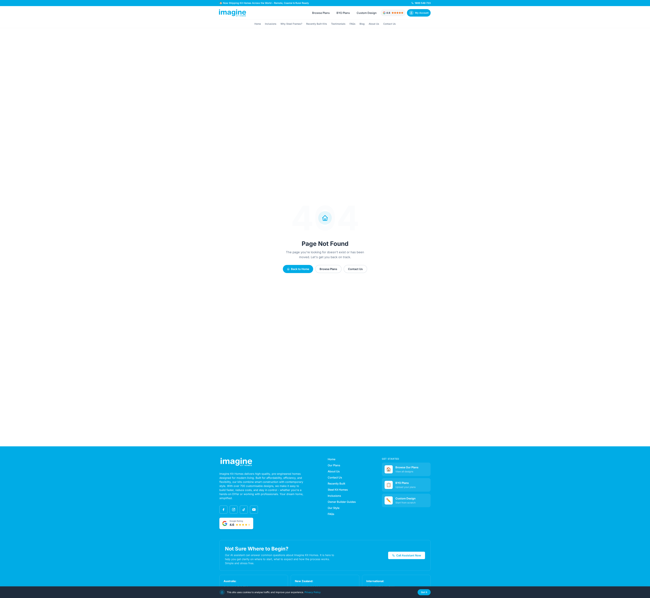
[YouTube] (254, 510)
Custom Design (367, 13)
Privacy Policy (313, 592)
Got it (424, 592)
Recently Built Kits (316, 23)
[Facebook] (223, 510)
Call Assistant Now (408, 555)
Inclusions (270, 23)
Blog (362, 23)
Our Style (333, 508)
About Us (374, 23)
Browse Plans (321, 13)
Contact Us (389, 23)
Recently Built (336, 483)
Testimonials (338, 23)
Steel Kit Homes (338, 489)
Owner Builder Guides (342, 501)
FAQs (352, 23)
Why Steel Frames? (291, 23)
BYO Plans (343, 13)
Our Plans (334, 465)
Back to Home (300, 269)
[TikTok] (244, 510)
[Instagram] (234, 510)
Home (257, 23)
